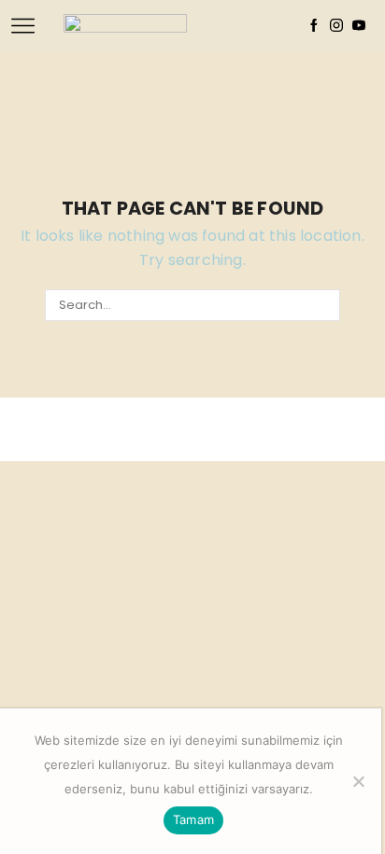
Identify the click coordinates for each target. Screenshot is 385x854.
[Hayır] (358, 781)
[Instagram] (336, 26)
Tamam (193, 819)
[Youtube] (358, 26)
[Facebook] (314, 26)
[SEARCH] (323, 305)
